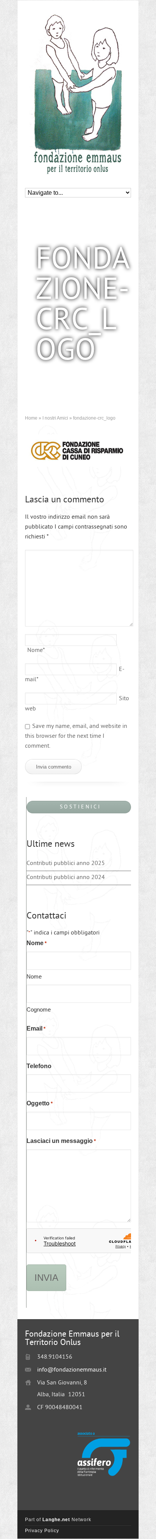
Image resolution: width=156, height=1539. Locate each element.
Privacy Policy (42, 1530)
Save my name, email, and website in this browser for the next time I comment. (76, 736)
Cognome (39, 1009)
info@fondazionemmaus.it (71, 1370)
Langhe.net (56, 1519)
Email (36, 1028)
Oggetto (40, 1103)
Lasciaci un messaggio (61, 1141)
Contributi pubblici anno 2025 (66, 864)
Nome (36, 651)
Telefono (39, 1066)
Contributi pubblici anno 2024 (66, 878)
